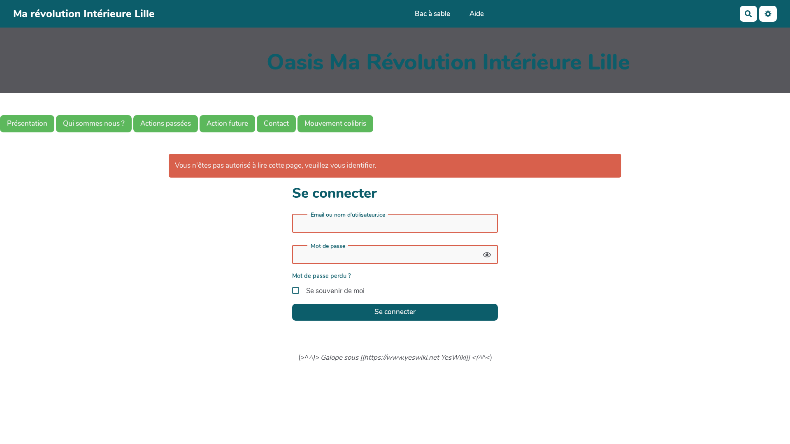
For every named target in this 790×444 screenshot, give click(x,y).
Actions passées (165, 123)
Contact (276, 123)
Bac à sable (432, 13)
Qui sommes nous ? (94, 123)
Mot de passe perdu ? (321, 276)
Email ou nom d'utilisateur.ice (348, 215)
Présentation (27, 123)
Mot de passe (328, 246)
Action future (227, 123)
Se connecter (395, 312)
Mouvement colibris (335, 123)
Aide (476, 13)
